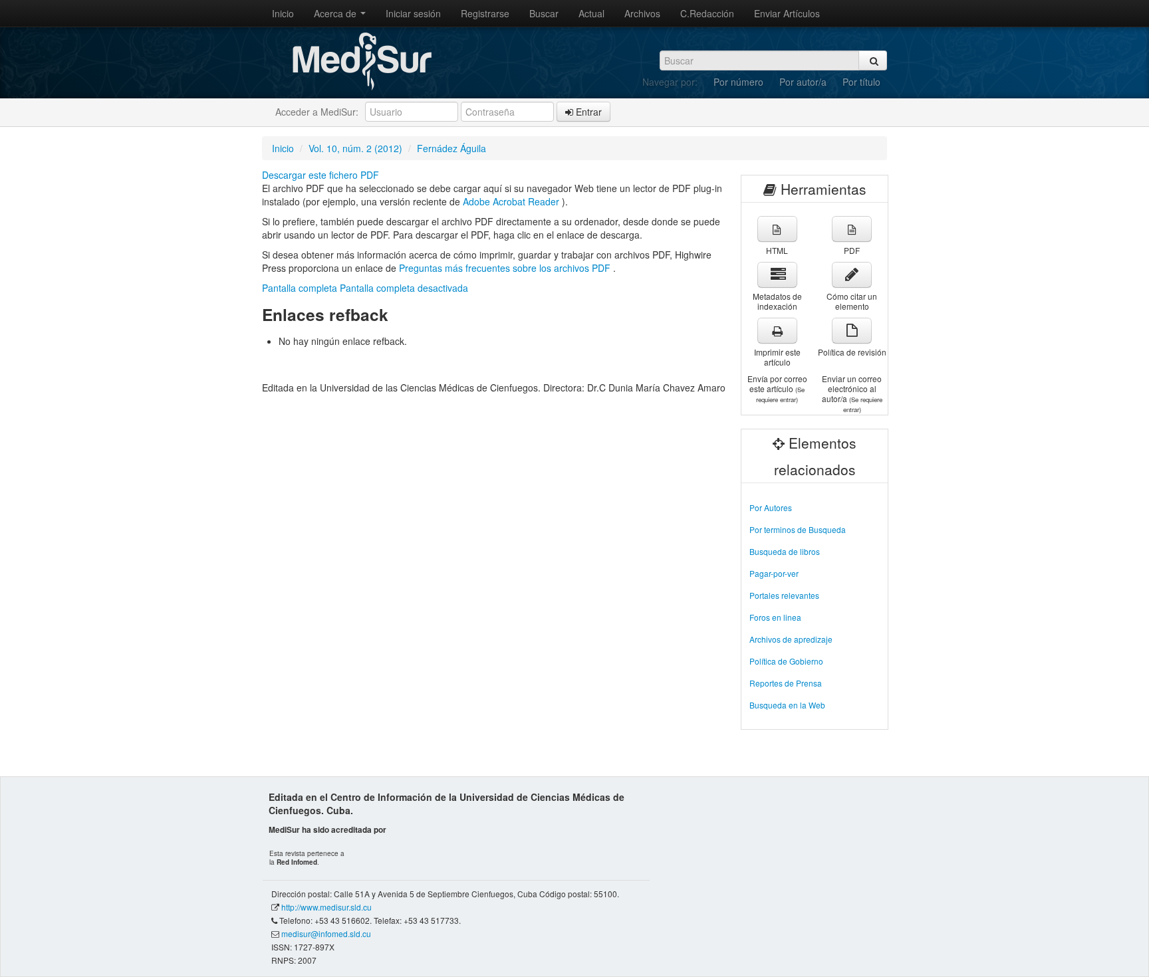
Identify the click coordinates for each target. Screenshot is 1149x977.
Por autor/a (803, 81)
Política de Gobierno (786, 661)
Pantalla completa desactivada (404, 287)
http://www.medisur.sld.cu (326, 907)
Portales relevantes (784, 595)
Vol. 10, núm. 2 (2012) (355, 148)
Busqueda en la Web (787, 704)
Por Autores (770, 507)
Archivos (642, 13)
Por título (861, 81)
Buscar (544, 13)
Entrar (587, 111)
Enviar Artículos (787, 13)
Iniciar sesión (413, 13)
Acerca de (336, 13)
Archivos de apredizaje (790, 639)
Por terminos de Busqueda (797, 529)
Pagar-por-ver (774, 573)
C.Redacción (707, 13)
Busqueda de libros (784, 551)
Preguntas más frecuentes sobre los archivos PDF (506, 267)
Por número (738, 81)
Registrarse (485, 13)
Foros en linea (775, 617)
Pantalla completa (299, 287)
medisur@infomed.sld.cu (326, 933)
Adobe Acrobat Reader (512, 201)
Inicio (283, 13)
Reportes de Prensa (785, 683)
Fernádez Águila (451, 148)
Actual (591, 13)
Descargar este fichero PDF (320, 174)
